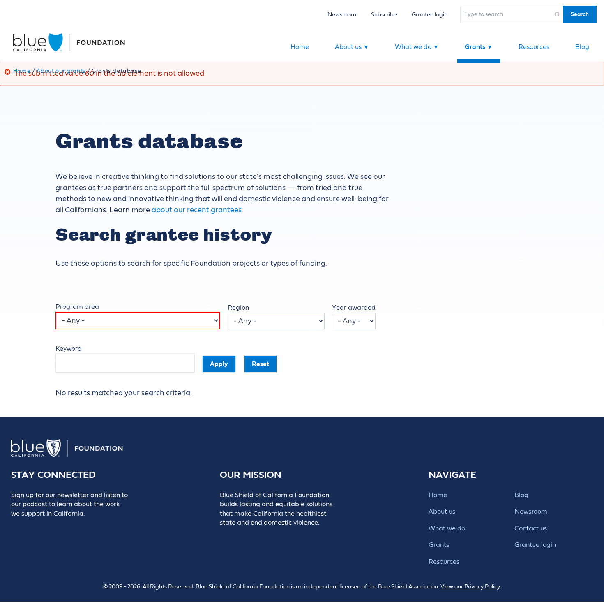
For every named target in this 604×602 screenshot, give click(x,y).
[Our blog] (16, 527)
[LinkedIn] (53, 527)
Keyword (68, 348)
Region (238, 307)
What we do (417, 47)
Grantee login (429, 15)
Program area (77, 306)
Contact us (530, 528)
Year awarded (354, 307)
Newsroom (341, 15)
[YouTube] (90, 527)
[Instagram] (72, 527)
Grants (479, 47)
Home (299, 47)
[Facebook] (35, 527)
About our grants (61, 71)
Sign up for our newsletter (50, 495)
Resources (534, 47)
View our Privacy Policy (470, 587)
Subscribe (384, 15)
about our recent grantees (197, 210)
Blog (582, 47)
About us (352, 47)
